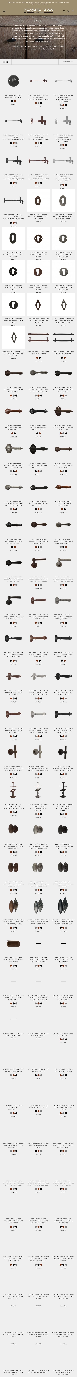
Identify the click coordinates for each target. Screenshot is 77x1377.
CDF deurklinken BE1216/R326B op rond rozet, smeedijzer (13, 503)
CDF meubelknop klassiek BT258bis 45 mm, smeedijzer (38, 1221)
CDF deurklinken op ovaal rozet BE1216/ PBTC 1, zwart (63, 730)
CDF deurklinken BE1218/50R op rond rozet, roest (63, 503)
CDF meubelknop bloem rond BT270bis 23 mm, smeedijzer (13, 1145)
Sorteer (67, 61)
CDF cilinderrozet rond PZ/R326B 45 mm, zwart (13, 321)
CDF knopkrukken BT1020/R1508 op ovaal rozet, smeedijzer (38, 884)
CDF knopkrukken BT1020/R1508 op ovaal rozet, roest (14, 884)
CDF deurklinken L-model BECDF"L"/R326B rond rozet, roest (38, 579)
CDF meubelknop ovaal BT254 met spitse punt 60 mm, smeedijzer (38, 1259)
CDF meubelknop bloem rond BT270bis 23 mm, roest (63, 1107)
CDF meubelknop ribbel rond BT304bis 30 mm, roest (38, 1334)
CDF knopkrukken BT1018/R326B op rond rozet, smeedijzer (38, 846)
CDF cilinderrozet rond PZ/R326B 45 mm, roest (38, 288)
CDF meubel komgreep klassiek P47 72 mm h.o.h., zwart (63, 997)
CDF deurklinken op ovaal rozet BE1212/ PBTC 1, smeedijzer (38, 692)
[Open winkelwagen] (73, 11)
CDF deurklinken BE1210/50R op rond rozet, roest (13, 427)
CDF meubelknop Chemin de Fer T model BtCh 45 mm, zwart (63, 1183)
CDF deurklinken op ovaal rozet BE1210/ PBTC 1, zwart (63, 655)
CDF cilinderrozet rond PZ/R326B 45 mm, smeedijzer (63, 288)
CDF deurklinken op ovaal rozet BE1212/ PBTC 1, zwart (63, 692)
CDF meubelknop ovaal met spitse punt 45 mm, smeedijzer (63, 1296)
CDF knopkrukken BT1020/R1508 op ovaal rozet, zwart (63, 884)
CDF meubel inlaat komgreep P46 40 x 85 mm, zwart (63, 960)
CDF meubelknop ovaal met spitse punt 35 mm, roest (63, 1259)
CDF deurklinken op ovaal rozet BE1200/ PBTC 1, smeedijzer (63, 617)
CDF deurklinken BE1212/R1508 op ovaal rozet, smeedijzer (14, 465)
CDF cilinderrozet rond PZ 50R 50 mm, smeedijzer (63, 254)
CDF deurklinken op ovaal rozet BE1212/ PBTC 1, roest (13, 692)
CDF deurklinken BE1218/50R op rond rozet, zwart (13, 541)
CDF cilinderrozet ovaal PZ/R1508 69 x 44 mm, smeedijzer (63, 217)
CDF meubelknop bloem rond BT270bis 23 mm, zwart (38, 1145)
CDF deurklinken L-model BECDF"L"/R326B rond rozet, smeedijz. (63, 579)
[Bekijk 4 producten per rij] (7, 62)
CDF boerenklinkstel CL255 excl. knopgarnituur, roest (38, 97)
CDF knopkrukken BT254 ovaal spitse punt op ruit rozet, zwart (63, 922)
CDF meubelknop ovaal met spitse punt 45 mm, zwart (13, 1334)
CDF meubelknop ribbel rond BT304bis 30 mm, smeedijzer (63, 1334)
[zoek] (68, 11)
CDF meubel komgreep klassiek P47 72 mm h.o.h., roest (13, 997)
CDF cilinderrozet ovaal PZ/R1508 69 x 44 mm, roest (38, 217)
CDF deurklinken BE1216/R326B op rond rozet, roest (63, 465)
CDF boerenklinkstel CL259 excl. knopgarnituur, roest (38, 177)
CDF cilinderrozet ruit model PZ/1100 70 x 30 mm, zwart (14, 354)
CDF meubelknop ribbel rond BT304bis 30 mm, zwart (14, 1372)
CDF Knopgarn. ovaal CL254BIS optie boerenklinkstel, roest (14, 806)
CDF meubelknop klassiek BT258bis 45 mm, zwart (63, 1221)
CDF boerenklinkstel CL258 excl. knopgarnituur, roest (38, 137)
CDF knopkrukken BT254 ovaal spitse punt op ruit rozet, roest (14, 922)
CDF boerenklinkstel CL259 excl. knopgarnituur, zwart (13, 217)
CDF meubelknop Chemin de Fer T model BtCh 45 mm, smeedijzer (38, 1183)
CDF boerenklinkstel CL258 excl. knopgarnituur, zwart (13, 177)
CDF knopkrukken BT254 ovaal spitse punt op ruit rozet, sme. (38, 922)
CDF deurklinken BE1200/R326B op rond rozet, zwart (63, 389)
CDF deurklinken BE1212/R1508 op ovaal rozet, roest (63, 427)
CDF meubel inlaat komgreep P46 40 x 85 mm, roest (13, 960)
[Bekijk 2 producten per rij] (4, 62)
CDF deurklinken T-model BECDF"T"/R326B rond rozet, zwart (63, 768)
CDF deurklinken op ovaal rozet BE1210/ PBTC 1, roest (38, 655)
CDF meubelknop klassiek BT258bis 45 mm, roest (13, 1221)
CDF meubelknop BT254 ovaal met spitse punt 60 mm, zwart (63, 1145)
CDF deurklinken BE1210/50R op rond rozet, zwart (38, 427)
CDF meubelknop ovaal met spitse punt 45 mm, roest (38, 1296)
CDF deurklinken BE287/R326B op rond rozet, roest (38, 541)
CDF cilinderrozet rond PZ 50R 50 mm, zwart (13, 288)
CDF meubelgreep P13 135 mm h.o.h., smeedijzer (13, 1107)
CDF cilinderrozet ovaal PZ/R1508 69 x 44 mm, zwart (13, 254)
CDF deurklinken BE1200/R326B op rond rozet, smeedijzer (38, 389)
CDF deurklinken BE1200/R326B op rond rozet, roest (14, 389)
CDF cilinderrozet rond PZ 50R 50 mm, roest (38, 254)
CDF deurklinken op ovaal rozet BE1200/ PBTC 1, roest (38, 617)
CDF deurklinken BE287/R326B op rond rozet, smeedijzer (63, 541)
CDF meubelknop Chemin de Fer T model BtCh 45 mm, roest (13, 1183)
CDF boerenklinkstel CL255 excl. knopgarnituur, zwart (13, 137)
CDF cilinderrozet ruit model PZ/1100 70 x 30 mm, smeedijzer (63, 321)
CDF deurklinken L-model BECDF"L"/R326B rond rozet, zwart (14, 617)
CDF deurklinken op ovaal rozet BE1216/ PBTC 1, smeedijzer (38, 730)
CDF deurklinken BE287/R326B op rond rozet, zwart (13, 579)
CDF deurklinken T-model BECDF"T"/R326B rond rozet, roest (14, 768)
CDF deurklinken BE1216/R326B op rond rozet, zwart (38, 503)
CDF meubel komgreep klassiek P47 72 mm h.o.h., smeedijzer (38, 997)
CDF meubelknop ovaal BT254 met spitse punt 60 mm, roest (13, 1259)
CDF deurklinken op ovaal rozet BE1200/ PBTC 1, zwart (13, 655)
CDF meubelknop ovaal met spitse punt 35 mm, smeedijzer (13, 1296)
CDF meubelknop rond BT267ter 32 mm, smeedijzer (63, 1372)
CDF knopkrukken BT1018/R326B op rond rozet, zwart (63, 846)
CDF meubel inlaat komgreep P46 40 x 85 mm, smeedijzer (38, 960)
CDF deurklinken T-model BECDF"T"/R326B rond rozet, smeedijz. (38, 768)
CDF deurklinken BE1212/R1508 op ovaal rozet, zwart (38, 465)
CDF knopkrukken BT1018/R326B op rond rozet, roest (13, 846)
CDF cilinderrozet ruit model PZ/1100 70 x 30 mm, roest (38, 321)
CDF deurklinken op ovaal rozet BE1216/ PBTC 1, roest (13, 730)
